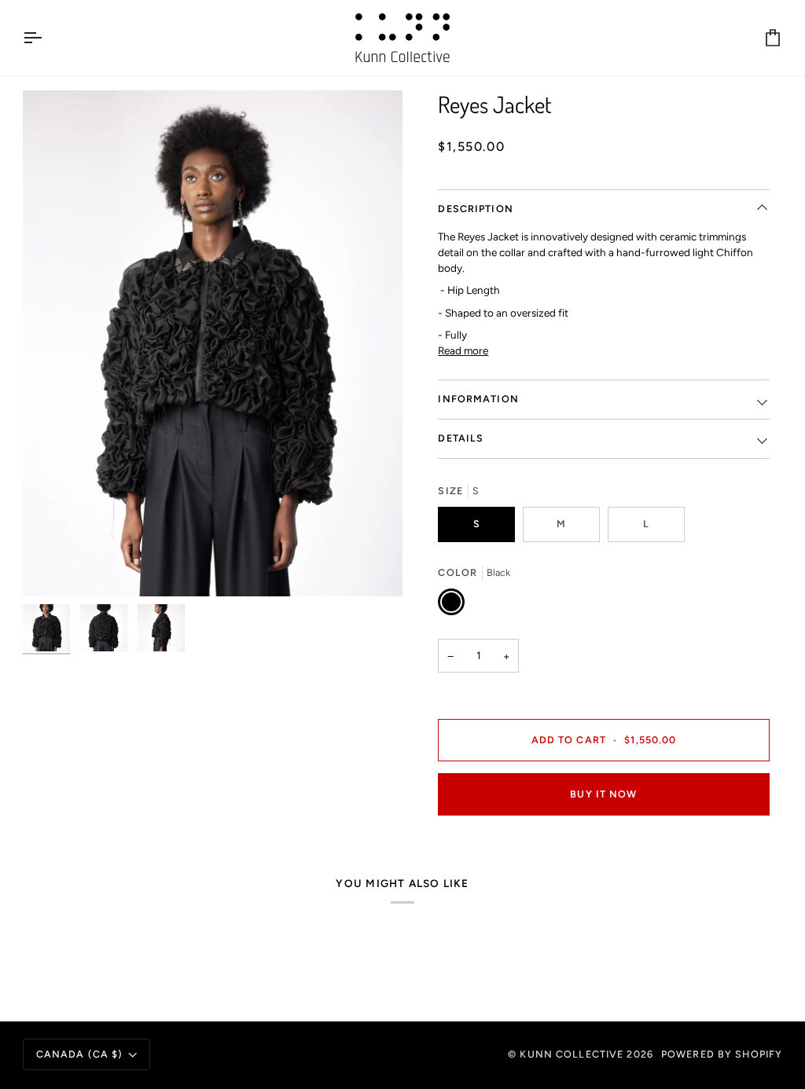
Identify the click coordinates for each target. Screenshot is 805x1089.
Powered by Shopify (721, 1054)
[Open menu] (46, 37)
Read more (463, 350)
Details (460, 438)
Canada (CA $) (79, 1054)
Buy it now (603, 794)
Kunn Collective (571, 1054)
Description (475, 208)
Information (478, 399)
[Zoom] (212, 343)
